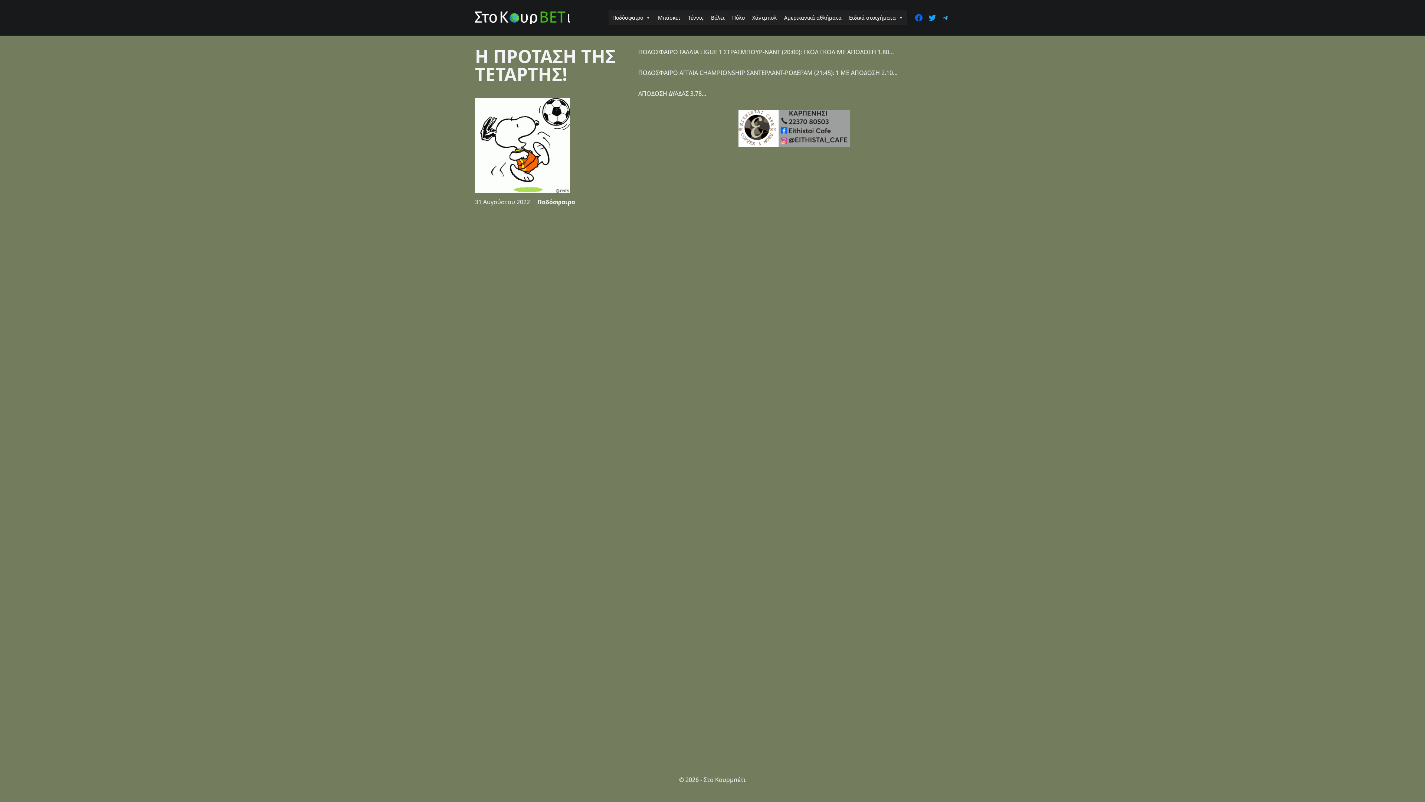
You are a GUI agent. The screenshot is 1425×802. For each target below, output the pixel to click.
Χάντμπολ (764, 17)
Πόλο (738, 17)
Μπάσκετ (669, 17)
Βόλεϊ (718, 17)
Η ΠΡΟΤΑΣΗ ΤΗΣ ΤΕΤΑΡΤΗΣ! (545, 65)
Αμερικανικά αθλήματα (813, 17)
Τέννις (696, 17)
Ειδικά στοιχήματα (872, 17)
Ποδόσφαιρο (627, 17)
